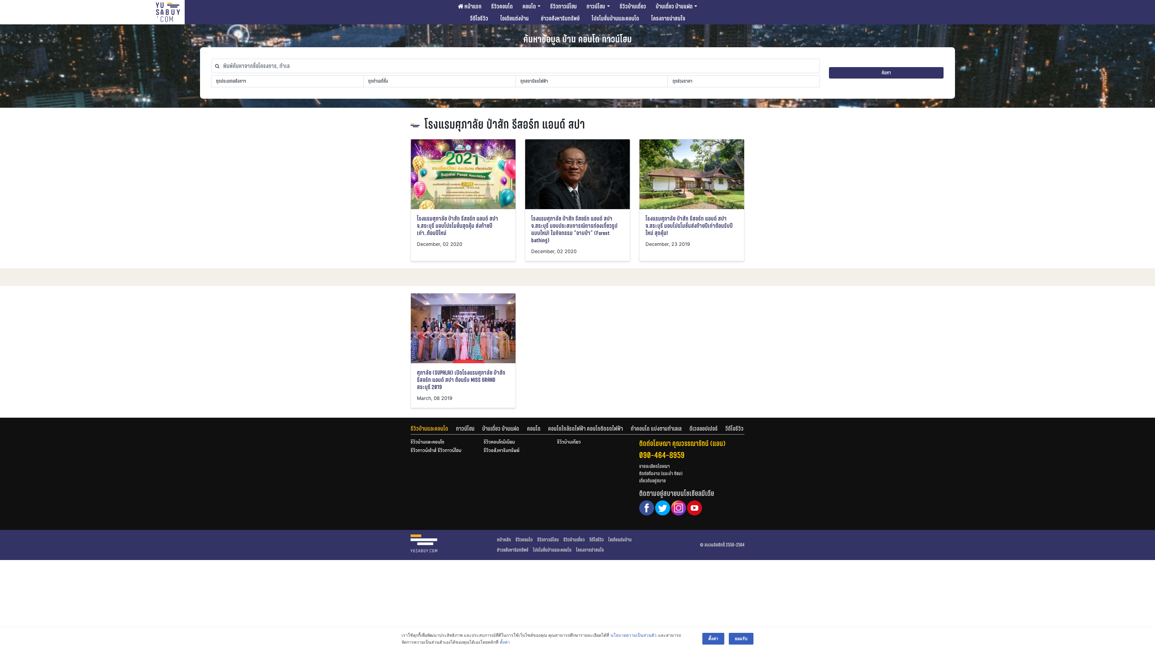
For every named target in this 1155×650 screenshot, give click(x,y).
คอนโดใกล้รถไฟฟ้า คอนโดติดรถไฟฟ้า (585, 428)
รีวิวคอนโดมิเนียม (499, 442)
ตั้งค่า (505, 642)
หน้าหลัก (504, 539)
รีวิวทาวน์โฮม (563, 6)
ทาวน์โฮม (596, 6)
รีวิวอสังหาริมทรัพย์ (501, 450)
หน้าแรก (472, 6)
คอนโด (529, 6)
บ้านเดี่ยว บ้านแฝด (674, 6)
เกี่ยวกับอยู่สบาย (652, 480)
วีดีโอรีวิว (479, 18)
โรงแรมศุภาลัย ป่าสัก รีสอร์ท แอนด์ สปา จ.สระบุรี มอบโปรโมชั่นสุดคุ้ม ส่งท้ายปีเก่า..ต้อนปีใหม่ (457, 225)
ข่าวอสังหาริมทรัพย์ (560, 18)
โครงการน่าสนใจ (668, 18)
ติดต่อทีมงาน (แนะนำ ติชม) (660, 473)
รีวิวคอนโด (502, 6)
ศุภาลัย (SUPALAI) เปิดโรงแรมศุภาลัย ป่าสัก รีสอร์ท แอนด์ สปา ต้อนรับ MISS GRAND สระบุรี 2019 (461, 380)
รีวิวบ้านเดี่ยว (633, 6)
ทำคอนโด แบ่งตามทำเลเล (656, 428)
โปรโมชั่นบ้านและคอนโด (615, 18)
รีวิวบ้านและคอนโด (429, 428)
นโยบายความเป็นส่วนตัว (634, 635)
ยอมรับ (741, 638)
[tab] (433, 428)
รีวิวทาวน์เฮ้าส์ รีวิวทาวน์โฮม (436, 450)
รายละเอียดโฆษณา (654, 466)
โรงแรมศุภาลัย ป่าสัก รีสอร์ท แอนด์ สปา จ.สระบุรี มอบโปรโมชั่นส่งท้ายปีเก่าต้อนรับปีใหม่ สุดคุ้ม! (689, 225)
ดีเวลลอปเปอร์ (703, 428)
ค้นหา (886, 72)
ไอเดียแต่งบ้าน (514, 18)
